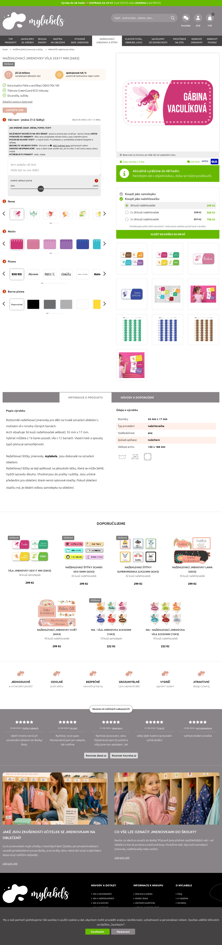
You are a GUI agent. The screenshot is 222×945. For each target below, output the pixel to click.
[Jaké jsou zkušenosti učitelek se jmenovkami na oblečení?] (55, 799)
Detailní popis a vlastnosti (18, 101)
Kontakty (181, 903)
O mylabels (182, 898)
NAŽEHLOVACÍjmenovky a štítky (107, 41)
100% (41, 189)
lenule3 (73, 728)
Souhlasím (97, 931)
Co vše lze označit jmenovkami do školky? (155, 832)
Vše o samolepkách (102, 894)
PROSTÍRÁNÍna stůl (179, 41)
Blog (179, 894)
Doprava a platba (143, 894)
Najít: (118, 17)
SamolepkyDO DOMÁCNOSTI (158, 41)
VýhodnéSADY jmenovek (80, 41)
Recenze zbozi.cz (96, 755)
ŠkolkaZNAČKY (42, 41)
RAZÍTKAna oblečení (58, 41)
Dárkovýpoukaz (212, 41)
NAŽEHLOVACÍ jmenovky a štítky (28, 49)
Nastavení (123, 931)
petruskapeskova (204, 728)
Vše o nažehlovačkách (103, 898)
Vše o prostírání (100, 903)
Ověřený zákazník (30, 728)
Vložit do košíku (168, 234)
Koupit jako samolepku (140, 194)
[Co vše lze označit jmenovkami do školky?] (166, 799)
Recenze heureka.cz (124, 755)
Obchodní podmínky (145, 903)
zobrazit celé (10, 863)
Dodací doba (141, 898)
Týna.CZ (160, 728)
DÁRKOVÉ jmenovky (197, 41)
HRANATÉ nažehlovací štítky (61, 49)
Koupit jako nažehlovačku (142, 198)
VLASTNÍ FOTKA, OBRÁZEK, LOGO (133, 41)
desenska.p (117, 728)
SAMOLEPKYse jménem (27, 41)
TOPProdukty (10, 41)
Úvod (5, 49)
